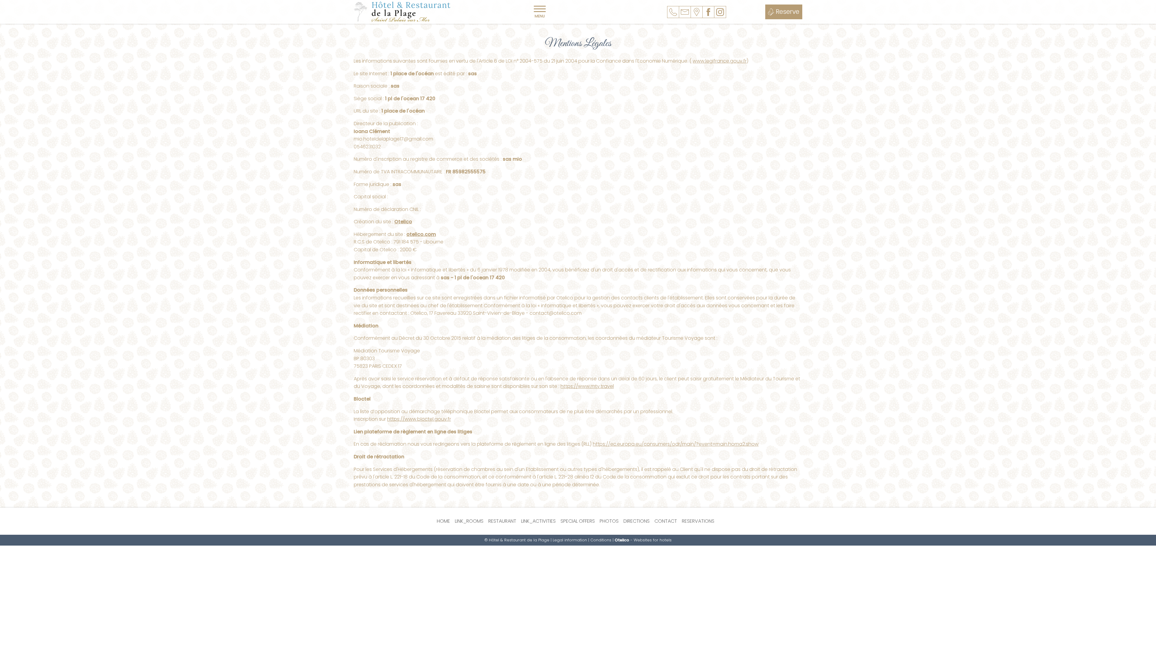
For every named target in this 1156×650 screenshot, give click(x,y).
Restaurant (502, 521)
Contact (665, 521)
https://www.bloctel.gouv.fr (419, 419)
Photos (609, 521)
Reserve (787, 11)
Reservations (698, 521)
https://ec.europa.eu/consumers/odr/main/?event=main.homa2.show (676, 444)
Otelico (403, 221)
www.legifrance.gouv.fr (720, 60)
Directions (636, 521)
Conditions (600, 540)
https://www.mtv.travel (587, 386)
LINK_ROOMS (469, 521)
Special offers (578, 521)
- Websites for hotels (643, 540)
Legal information (570, 540)
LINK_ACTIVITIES (538, 521)
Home (443, 521)
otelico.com (421, 234)
